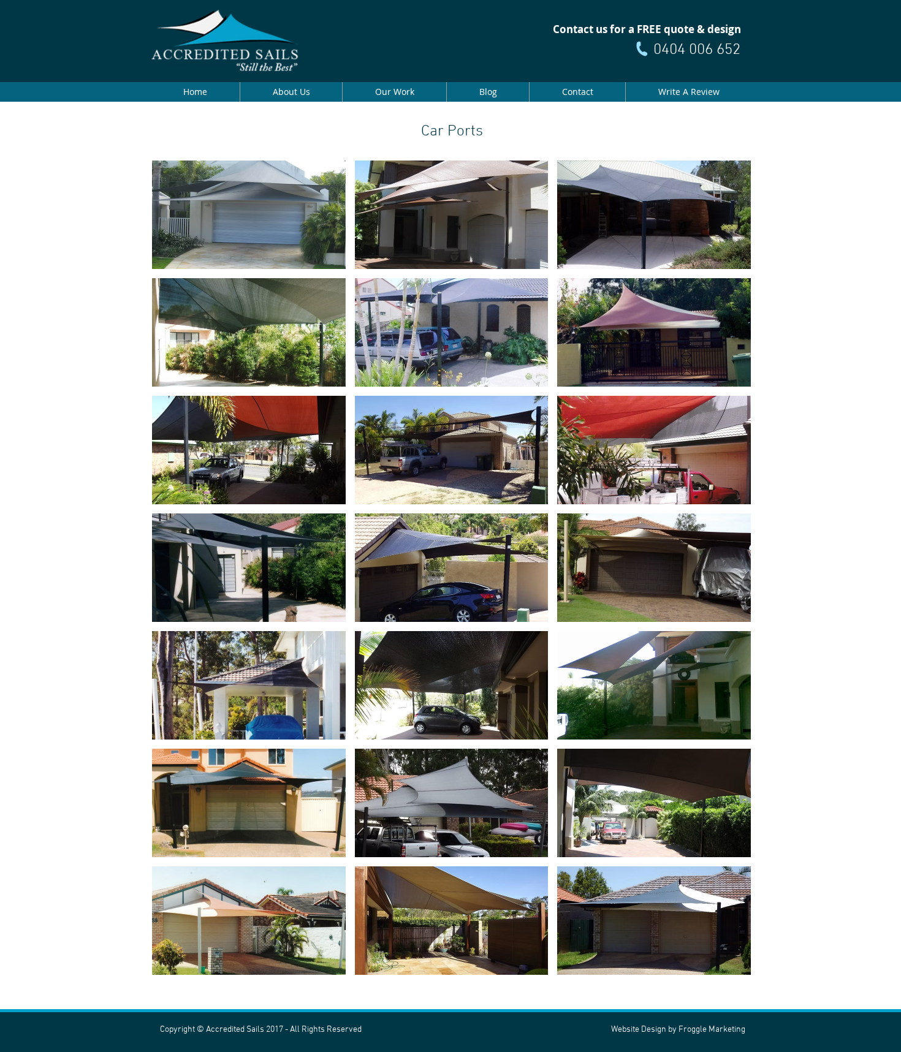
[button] (249, 215)
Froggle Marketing (712, 1029)
